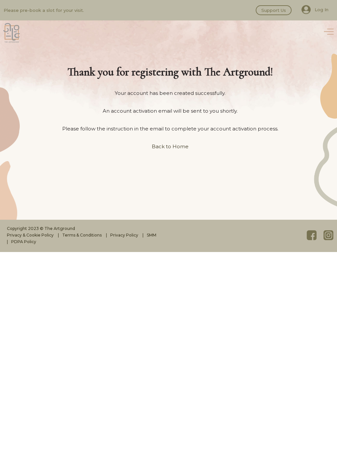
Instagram (328, 235)
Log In (321, 9)
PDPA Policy (23, 241)
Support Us (273, 10)
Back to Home (170, 146)
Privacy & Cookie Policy (30, 235)
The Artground (11, 33)
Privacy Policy (124, 235)
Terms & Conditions (82, 235)
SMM (151, 235)
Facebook (312, 235)
